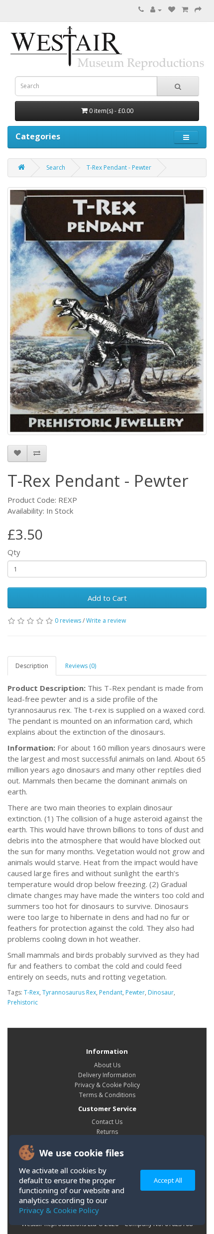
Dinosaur (161, 992)
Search (55, 167)
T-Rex (31, 992)
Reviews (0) (80, 666)
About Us (107, 1065)
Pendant (110, 992)
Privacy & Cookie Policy (59, 1210)
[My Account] (156, 9)
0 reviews (68, 620)
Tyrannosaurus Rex (69, 992)
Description (31, 666)
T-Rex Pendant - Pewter (119, 167)
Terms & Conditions (107, 1095)
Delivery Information (107, 1075)
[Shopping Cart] (185, 9)
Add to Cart (107, 598)
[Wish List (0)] (171, 9)
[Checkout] (198, 9)
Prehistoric (22, 1002)
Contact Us (107, 1122)
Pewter (135, 992)
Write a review (106, 620)
